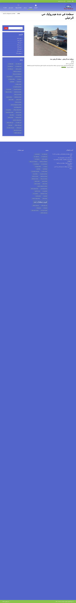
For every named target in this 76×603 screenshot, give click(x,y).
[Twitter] (9, 1)
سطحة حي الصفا (11, 99)
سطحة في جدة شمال (18, 102)
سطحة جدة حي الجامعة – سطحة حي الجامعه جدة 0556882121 (63, 160)
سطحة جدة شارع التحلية (35, 178)
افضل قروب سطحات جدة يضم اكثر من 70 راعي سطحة (63, 167)
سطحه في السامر (10, 117)
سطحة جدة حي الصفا (35, 176)
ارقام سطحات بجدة (18, 63)
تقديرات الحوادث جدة (18, 66)
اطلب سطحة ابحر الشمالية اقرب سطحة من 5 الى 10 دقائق (62, 155)
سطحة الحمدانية (19, 81)
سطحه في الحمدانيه (18, 117)
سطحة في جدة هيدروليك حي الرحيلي (16, 104)
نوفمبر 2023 (19, 38)
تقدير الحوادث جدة (10, 66)
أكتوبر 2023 (19, 40)
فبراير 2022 (19, 46)
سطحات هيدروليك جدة (11, 79)
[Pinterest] (3, 1)
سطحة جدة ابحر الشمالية (44, 176)
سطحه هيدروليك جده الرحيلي (36, 198)
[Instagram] (6, 1)
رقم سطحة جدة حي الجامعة (17, 71)
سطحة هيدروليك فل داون (17, 107)
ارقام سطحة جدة (10, 63)
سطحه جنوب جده (35, 193)
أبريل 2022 (19, 42)
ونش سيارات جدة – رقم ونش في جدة (65, 157)
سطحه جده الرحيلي (18, 112)
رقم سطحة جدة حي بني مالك (33, 161)
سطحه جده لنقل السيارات (9, 112)
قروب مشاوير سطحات (10, 122)
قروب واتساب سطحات (18, 125)
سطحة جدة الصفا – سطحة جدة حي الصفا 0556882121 (64, 164)
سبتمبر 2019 (19, 51)
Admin (72, 63)
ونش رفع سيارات (18, 127)
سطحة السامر (12, 81)
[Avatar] (50, 62)
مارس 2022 (19, 44)
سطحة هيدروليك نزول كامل (17, 109)
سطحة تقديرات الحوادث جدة (17, 86)
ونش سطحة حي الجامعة (18, 132)
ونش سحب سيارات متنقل (17, 130)
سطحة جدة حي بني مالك (17, 94)
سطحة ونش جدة (8, 109)
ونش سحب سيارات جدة (10, 127)
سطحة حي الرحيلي (44, 181)
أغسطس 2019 (18, 53)
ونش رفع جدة (10, 125)
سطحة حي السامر (18, 99)
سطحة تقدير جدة (8, 89)
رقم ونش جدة (19, 79)
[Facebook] (12, 1)
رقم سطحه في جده (9, 76)
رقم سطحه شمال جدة (18, 76)
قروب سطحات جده (18, 122)
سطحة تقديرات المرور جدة (17, 89)
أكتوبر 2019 (19, 49)
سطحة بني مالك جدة (18, 84)
